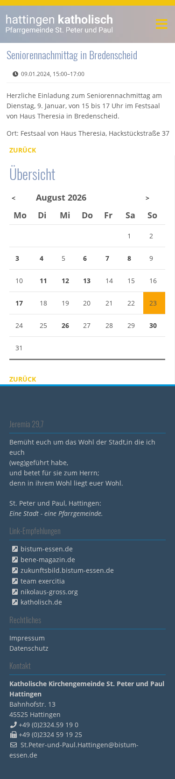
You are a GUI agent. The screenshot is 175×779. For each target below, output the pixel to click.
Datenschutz (29, 648)
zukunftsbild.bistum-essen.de (67, 570)
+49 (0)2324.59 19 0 (48, 724)
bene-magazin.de (48, 559)
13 (87, 280)
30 (153, 325)
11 (43, 280)
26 (65, 325)
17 (19, 303)
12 (65, 280)
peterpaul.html (59, 24)
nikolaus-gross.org (49, 591)
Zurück (22, 150)
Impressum (27, 637)
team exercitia (43, 581)
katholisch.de (41, 602)
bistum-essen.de (47, 548)
